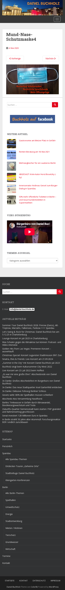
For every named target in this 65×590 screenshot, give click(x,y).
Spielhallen (10, 500)
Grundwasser (11, 542)
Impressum (55, 580)
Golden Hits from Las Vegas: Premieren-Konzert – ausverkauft (26, 350)
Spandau (6, 453)
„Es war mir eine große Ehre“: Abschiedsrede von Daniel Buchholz (29, 375)
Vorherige (16, 58)
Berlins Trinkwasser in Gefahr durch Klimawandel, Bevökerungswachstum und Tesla (26, 404)
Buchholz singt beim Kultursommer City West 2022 (27, 366)
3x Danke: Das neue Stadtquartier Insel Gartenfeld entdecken (32, 387)
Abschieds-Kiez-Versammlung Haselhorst (22, 398)
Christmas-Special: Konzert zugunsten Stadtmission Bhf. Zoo (32, 355)
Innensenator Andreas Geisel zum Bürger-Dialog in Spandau (38, 187)
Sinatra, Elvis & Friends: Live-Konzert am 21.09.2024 (27, 359)
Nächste (50, 58)
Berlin (5, 487)
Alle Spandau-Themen (16, 459)
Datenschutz (39, 580)
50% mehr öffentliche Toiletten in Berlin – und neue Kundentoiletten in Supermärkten (37, 199)
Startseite (7, 439)
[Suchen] (55, 104)
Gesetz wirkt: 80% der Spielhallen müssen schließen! (27, 394)
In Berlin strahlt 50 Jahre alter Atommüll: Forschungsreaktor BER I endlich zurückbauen (31, 421)
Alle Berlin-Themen (14, 493)
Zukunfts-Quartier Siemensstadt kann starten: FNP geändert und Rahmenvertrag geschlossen (31, 410)
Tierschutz (10, 535)
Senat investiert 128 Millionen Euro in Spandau (24, 415)
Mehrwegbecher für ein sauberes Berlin (37, 163)
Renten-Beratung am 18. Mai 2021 (34, 151)
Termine (6, 556)
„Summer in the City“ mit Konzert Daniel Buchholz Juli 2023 (31, 362)
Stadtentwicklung (13, 521)
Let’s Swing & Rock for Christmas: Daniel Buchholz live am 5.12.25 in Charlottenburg (30, 333)
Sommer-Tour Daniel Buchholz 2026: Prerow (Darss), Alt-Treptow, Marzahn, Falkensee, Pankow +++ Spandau (30, 326)
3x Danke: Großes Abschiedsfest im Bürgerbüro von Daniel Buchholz (31, 382)
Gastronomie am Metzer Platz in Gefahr (37, 140)
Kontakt (6, 563)
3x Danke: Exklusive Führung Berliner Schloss (24, 391)
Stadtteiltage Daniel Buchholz (19, 473)
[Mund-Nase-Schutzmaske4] (32, 79)
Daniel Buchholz (13, 587)
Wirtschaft (10, 549)
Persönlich (7, 446)
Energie (9, 514)
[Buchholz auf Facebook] (32, 119)
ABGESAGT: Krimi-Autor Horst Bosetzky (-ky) (37, 176)
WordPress (53, 587)
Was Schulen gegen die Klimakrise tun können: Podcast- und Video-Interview (31, 343)
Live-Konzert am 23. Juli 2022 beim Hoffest (23, 370)
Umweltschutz (12, 507)
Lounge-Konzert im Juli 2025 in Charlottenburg (24, 338)
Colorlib (34, 587)
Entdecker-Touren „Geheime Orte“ (22, 466)
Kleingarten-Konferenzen (17, 480)
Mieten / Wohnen (13, 528)
